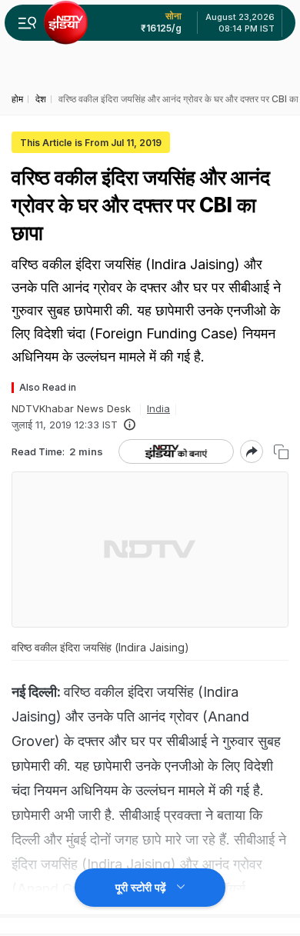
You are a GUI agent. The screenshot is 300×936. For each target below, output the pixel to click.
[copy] (281, 452)
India (158, 408)
